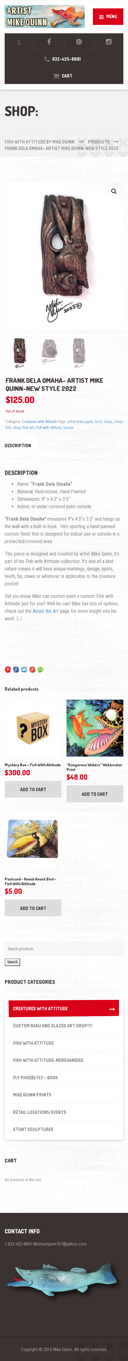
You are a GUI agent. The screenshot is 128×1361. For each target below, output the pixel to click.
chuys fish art (23, 427)
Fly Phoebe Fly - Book (35, 1077)
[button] (114, 191)
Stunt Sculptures (33, 1129)
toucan (68, 427)
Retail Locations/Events (39, 1112)
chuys (107, 421)
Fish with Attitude (33, 1043)
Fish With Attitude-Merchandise (48, 1060)
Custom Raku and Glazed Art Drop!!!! (52, 1025)
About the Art (46, 611)
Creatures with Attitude (39, 421)
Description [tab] (18, 445)
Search (12, 962)
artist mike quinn (80, 421)
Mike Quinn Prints (32, 1094)
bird (98, 421)
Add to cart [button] (33, 789)
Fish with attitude (48, 427)
